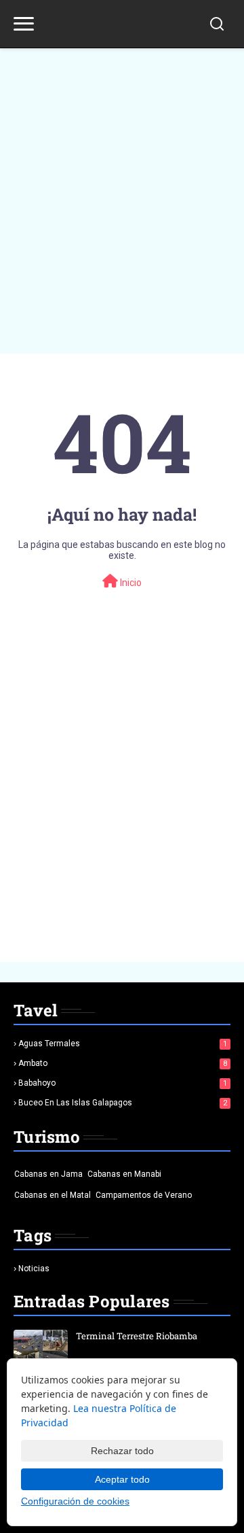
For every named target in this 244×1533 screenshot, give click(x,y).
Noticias (33, 1268)
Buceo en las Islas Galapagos (122, 1102)
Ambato (122, 1063)
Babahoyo (122, 1083)
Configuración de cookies (75, 1501)
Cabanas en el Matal (52, 1195)
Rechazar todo (122, 1450)
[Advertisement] (122, 190)
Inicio (130, 582)
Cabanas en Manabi (124, 1174)
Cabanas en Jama (48, 1174)
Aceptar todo (122, 1479)
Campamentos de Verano (144, 1195)
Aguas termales (122, 1043)
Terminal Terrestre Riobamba (136, 1336)
